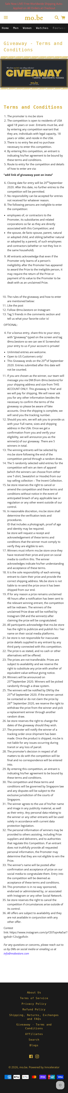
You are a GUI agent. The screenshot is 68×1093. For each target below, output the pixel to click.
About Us (34, 992)
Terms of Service (34, 998)
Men (15, 28)
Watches (42, 28)
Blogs (34, 1045)
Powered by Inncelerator (44, 1067)
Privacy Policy (34, 1003)
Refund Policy (34, 1009)
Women (27, 28)
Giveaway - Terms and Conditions (34, 1026)
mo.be (23, 1067)
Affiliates (34, 1034)
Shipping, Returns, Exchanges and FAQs (34, 1017)
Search (34, 1039)
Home (5, 28)
